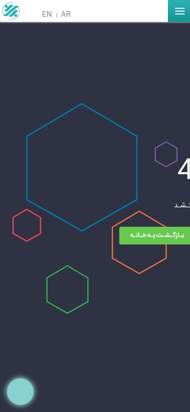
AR (66, 15)
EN (47, 15)
